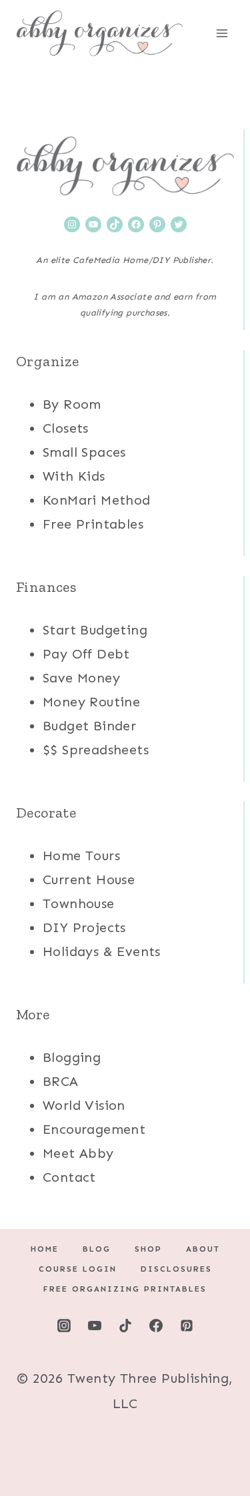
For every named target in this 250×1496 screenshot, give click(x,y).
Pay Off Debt (86, 654)
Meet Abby (78, 1153)
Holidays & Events (102, 951)
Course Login (78, 1269)
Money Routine (91, 702)
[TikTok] (125, 1325)
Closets (66, 428)
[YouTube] (94, 1325)
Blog (97, 1249)
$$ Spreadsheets (96, 750)
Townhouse (79, 903)
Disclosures (176, 1269)
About (203, 1249)
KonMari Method (97, 500)
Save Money (81, 678)
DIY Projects (84, 927)
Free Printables (93, 524)
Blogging (72, 1057)
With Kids (74, 476)
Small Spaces (84, 452)
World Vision (84, 1105)
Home (45, 1249)
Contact (69, 1177)
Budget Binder (89, 726)
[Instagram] (64, 1325)
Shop (148, 1249)
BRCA (61, 1081)
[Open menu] (221, 33)
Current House (89, 879)
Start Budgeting (95, 630)
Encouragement (94, 1129)
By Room (72, 404)
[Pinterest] (186, 1325)
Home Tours (81, 856)
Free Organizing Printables (125, 1289)
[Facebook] (156, 1325)
